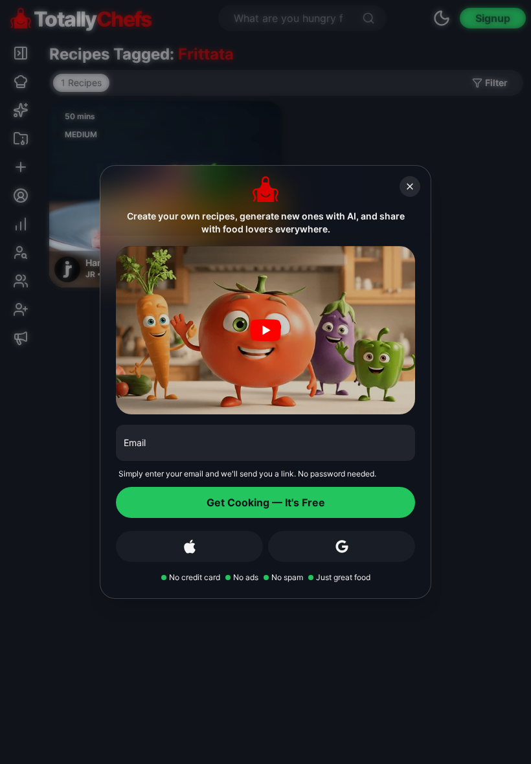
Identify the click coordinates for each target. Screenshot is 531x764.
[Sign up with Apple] (189, 546)
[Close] (410, 186)
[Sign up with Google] (341, 546)
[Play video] (265, 330)
